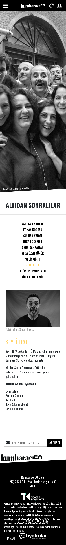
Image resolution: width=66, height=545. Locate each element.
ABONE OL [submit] (55, 442)
